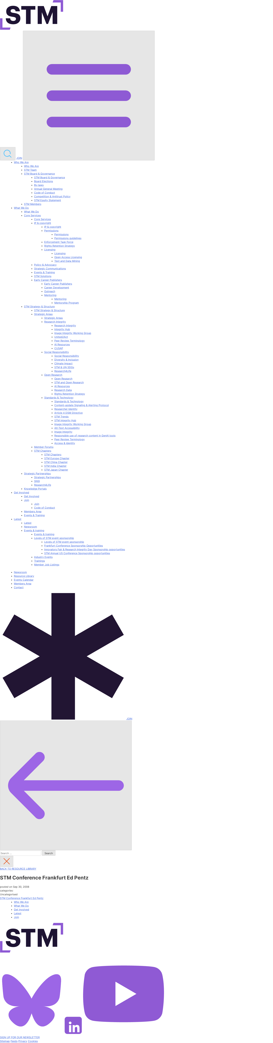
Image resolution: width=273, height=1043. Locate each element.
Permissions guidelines (67, 238)
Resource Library (24, 576)
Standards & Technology (58, 397)
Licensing (49, 249)
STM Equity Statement (47, 200)
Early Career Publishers (48, 280)
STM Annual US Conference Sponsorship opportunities (77, 553)
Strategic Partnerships (37, 473)
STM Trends (61, 416)
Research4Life (62, 371)
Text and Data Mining (67, 261)
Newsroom (30, 526)
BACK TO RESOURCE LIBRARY (18, 868)
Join (26, 500)
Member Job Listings (46, 564)
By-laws (39, 185)
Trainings (39, 560)
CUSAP (58, 348)
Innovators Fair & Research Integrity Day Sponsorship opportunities (84, 549)
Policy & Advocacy (45, 264)
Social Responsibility (56, 352)
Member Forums (43, 447)
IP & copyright (42, 223)
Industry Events (43, 557)
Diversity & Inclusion (66, 359)
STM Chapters (42, 450)
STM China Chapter (56, 462)
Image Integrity (63, 431)
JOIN (19, 158)
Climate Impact (63, 363)
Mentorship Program (66, 302)
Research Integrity (55, 321)
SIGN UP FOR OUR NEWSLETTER (20, 1037)
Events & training (34, 530)
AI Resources (62, 344)
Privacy (22, 1041)
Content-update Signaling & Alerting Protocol (81, 405)
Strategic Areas (43, 314)
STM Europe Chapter (56, 458)
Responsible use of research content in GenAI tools (84, 435)
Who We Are (21, 162)
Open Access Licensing (68, 257)
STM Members (32, 204)
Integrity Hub (62, 329)
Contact (19, 587)
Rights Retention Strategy (59, 245)
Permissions (51, 230)
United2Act (61, 336)
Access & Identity (64, 443)
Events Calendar (23, 579)
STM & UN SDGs (64, 367)
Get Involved (21, 492)
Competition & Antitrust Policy (52, 196)
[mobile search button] (7, 153)
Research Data (63, 390)
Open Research (53, 374)
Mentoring (50, 295)
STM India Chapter (55, 465)
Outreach (49, 291)
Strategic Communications (50, 268)
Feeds (14, 1041)
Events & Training (44, 272)
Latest (17, 519)
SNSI (37, 481)
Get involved (21, 909)
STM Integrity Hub (65, 420)
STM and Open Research (69, 382)
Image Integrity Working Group (72, 333)
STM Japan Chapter (56, 469)
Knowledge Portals (35, 488)
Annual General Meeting (48, 188)
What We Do (21, 207)
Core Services (32, 215)
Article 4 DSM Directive (68, 412)
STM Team (30, 169)
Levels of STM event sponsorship (54, 538)
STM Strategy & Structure (39, 306)
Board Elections (43, 181)
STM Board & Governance (39, 173)
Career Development (56, 287)
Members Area (32, 511)
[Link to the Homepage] (31, 15)
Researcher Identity (65, 409)
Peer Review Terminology (69, 340)
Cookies (33, 1041)
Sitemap (5, 1041)
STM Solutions (42, 276)
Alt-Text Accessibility (67, 428)
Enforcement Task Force (58, 242)
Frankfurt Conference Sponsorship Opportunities (73, 545)
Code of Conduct (44, 192)
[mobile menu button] (89, 95)
